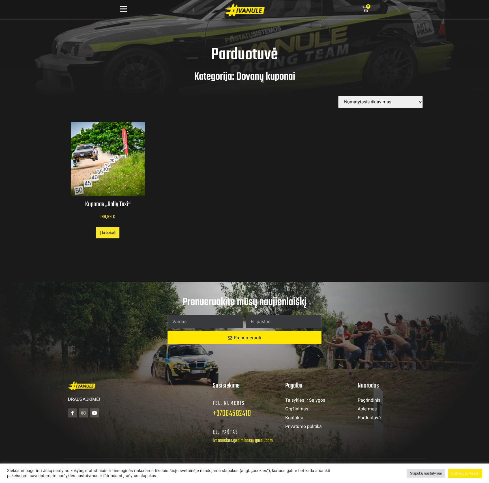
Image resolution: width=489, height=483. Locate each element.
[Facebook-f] (72, 412)
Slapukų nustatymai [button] (426, 473)
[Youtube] (94, 412)
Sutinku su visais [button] (465, 473)
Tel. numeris (229, 403)
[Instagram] (83, 412)
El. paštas (225, 432)
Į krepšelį (107, 233)
